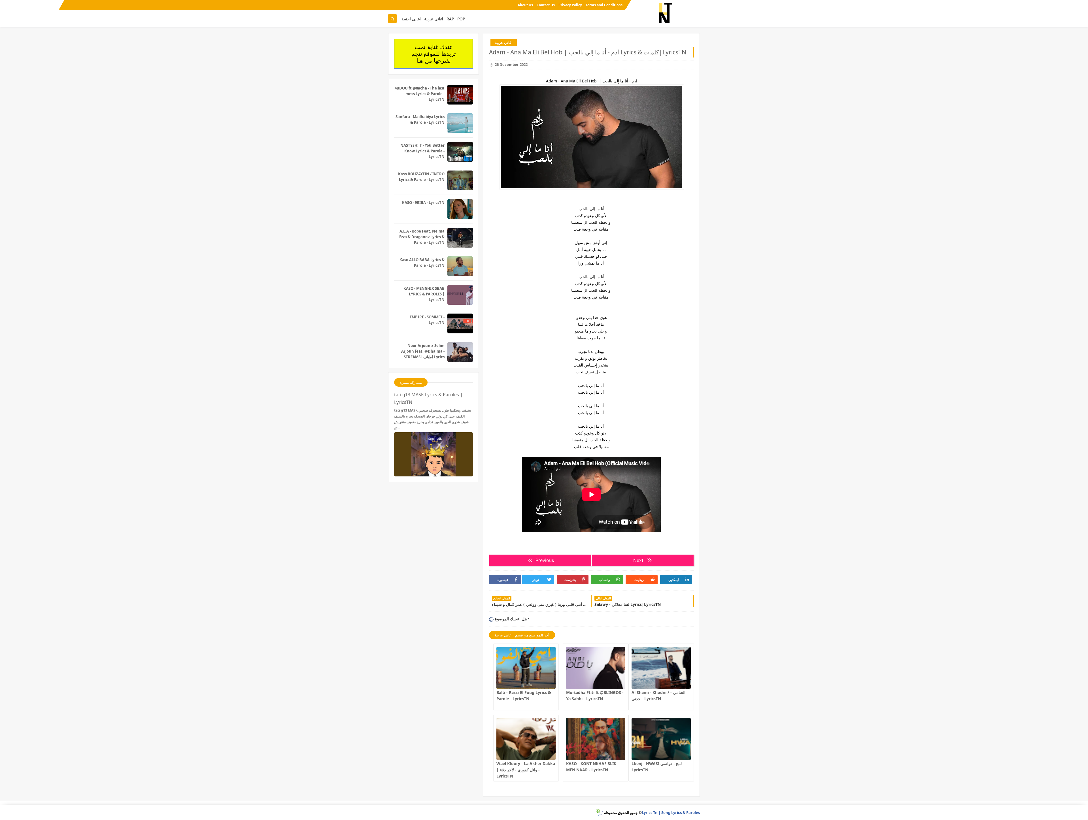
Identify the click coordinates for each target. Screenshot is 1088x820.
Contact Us (546, 5)
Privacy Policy (570, 5)
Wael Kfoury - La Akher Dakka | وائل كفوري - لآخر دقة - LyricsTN (525, 770)
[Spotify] (392, 5)
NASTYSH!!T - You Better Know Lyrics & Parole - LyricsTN (422, 151)
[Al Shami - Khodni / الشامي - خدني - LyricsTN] (661, 668)
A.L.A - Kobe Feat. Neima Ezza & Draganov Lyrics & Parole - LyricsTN (422, 237)
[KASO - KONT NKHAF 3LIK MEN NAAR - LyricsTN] (595, 739)
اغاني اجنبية (411, 19)
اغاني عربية (433, 19)
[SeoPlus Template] (599, 812)
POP (461, 19)
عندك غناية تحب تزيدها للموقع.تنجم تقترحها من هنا (433, 54)
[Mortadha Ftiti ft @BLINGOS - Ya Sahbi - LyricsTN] (595, 668)
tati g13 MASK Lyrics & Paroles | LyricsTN (428, 398)
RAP (450, 19)
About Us (525, 5)
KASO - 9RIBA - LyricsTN (423, 202)
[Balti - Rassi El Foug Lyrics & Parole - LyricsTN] (526, 668)
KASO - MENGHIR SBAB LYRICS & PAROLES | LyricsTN (424, 294)
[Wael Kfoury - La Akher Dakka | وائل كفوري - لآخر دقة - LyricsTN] (526, 739)
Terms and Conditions (604, 5)
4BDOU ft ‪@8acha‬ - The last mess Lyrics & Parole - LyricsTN (420, 94)
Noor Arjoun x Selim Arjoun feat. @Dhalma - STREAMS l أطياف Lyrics (423, 351)
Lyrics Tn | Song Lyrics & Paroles (671, 812)
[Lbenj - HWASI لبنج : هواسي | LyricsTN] (661, 739)
